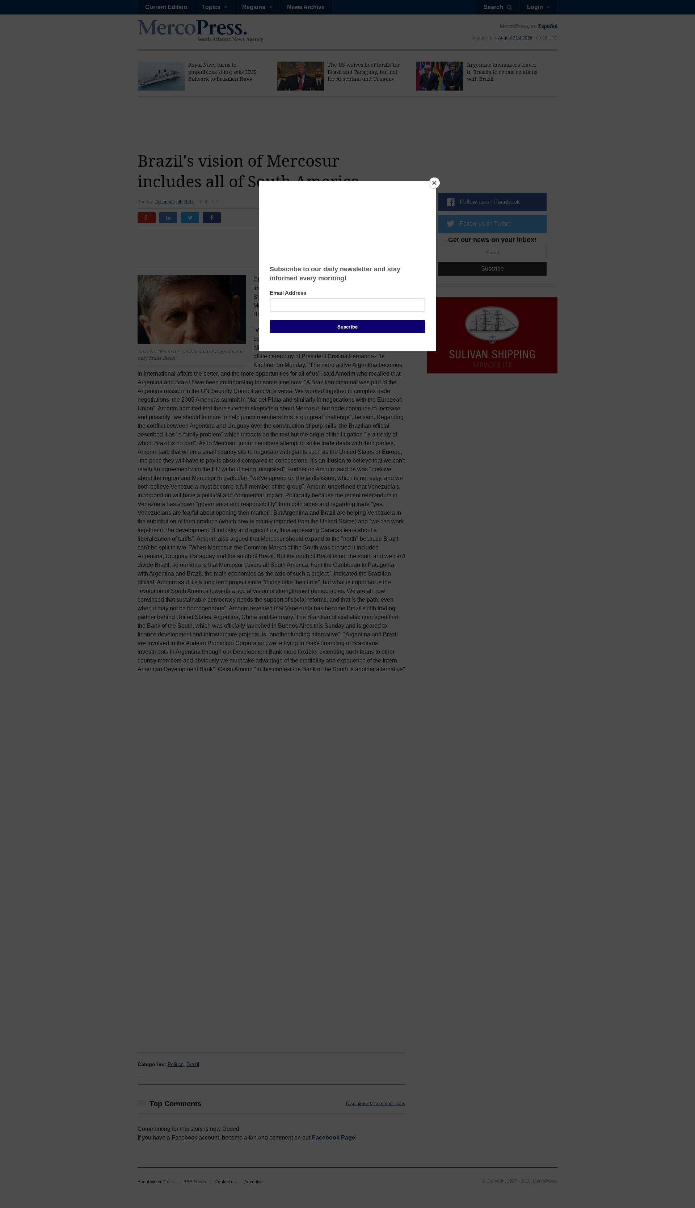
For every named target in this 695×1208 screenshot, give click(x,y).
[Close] (434, 182)
